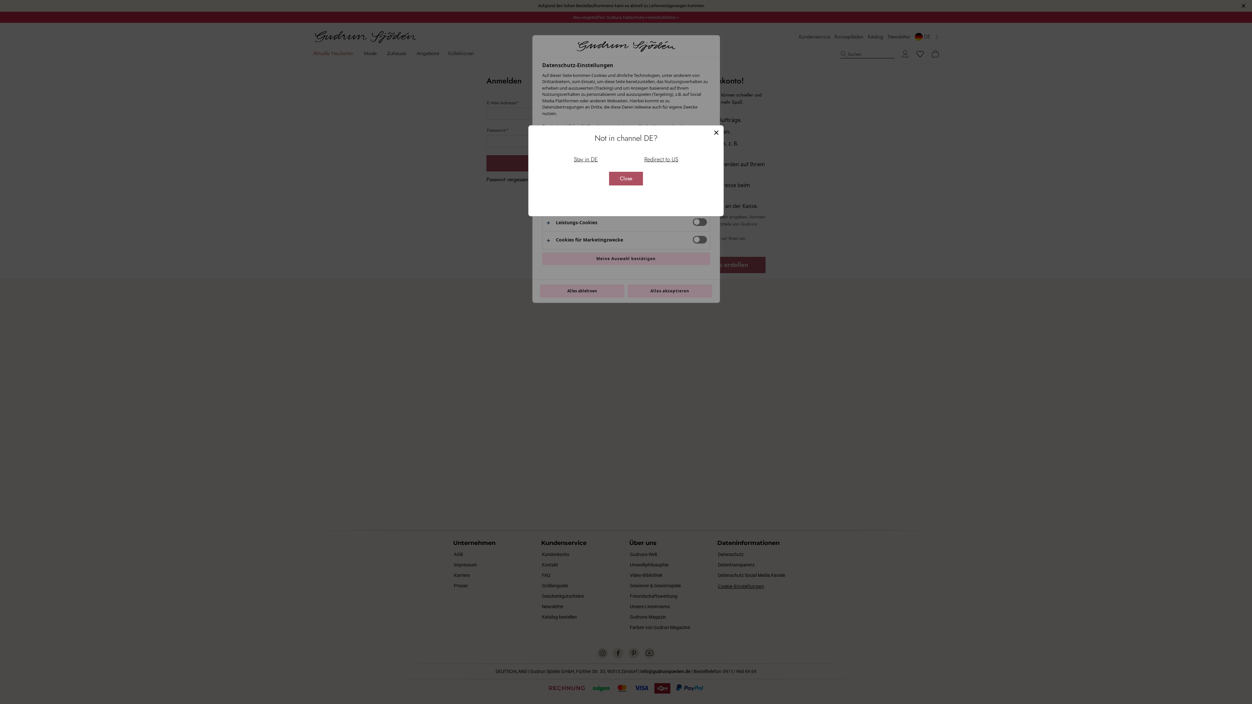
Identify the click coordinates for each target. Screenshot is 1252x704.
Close (626, 178)
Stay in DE (586, 159)
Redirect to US (661, 159)
